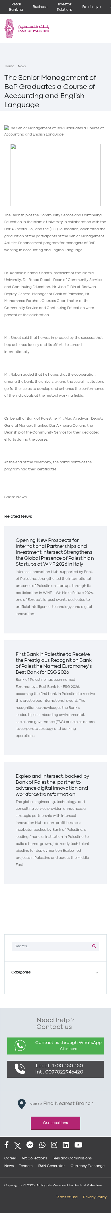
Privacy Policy (95, 1197)
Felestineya (91, 7)
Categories (20, 972)
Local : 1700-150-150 (59, 1066)
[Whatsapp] (42, 1146)
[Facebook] (6, 1146)
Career (10, 1158)
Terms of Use (67, 1197)
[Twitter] (17, 1146)
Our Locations (55, 1123)
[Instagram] (54, 1146)
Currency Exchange (87, 1166)
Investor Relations (64, 7)
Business (40, 7)
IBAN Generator (51, 1166)
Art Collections (34, 1158)
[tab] (55, 972)
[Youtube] (78, 1146)
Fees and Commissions (72, 1158)
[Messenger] (30, 1146)
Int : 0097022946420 (59, 1072)
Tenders (25, 1166)
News (22, 66)
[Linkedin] (66, 1146)
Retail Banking (16, 7)
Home (9, 66)
